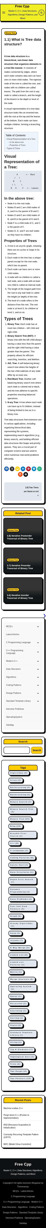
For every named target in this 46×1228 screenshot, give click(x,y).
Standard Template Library (21, 1034)
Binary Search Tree (22, 810)
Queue (16, 996)
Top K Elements (21, 1050)
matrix (16, 972)
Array (15, 780)
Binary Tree (10, 33)
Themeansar (22, 1186)
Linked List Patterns (17, 963)
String (16, 1042)
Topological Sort (22, 1057)
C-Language (19, 850)
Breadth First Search (18, 835)
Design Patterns (10, 1212)
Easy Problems (21, 899)
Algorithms (19, 773)
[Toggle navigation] (4, 12)
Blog (15, 826)
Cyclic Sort (19, 865)
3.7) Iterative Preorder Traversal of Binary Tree (20, 567)
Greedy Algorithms (21, 925)
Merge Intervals (21, 979)
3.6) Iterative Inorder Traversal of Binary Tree (20, 596)
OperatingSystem (32, 1218)
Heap (15, 933)
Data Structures (22, 872)
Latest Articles (27, 1191)
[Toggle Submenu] (37, 626)
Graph (15, 916)
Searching (18, 1011)
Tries (15, 1064)
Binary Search (21, 802)
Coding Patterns (22, 858)
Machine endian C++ (13, 1108)
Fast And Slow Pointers (18, 907)
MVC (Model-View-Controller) (17, 1144)
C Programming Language (23, 1196)
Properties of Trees (18, 145)
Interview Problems (14, 1218)
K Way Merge (20, 948)
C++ (14, 843)
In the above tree (17, 142)
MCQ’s (16, 1191)
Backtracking (20, 787)
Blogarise (36, 1183)
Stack (15, 1025)
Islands (16, 940)
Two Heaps (18, 1071)
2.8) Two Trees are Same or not (31, 489)
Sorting (16, 1018)
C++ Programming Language (16, 1202)
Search (23, 741)
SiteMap (23, 1223)
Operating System (21, 988)
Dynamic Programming (20, 890)
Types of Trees (13, 148)
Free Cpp (22, 6)
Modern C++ (37, 1202)
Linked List (19, 955)
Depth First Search (21, 881)
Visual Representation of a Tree (21, 139)
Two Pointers (20, 1078)
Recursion (18, 1004)
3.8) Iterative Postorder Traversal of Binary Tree (20, 537)
